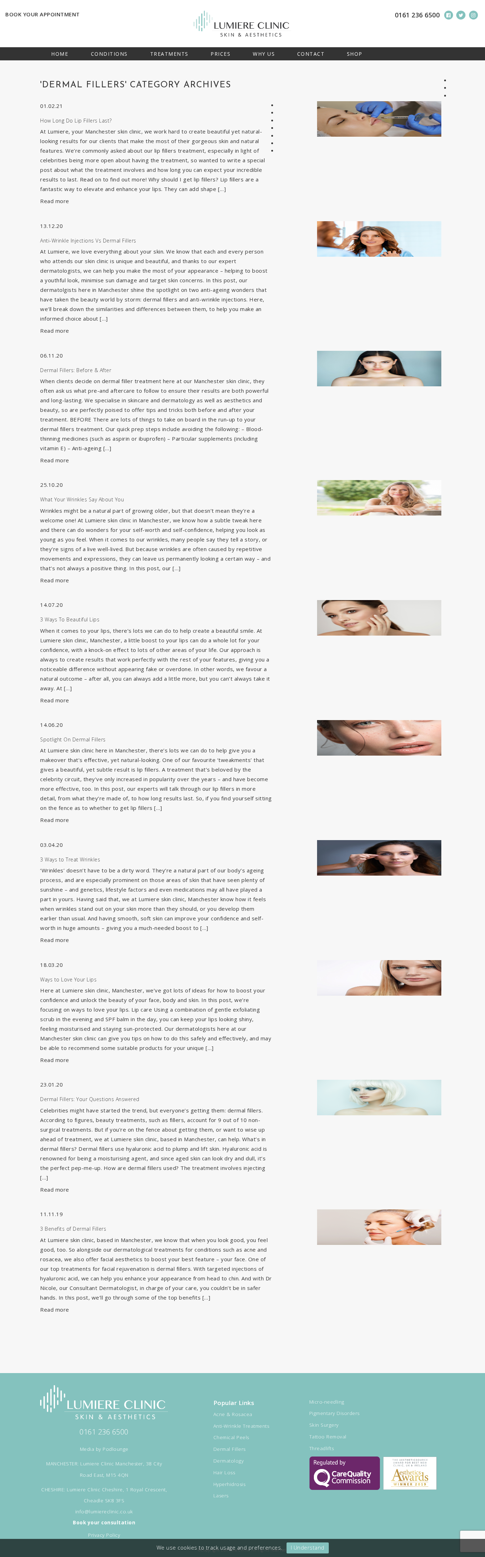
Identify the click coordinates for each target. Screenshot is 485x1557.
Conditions (109, 53)
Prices (220, 53)
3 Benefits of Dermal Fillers (73, 1228)
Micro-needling (326, 1402)
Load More (242, 1340)
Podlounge (116, 1449)
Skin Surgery (324, 1425)
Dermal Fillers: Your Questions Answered (90, 1099)
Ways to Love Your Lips (68, 979)
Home (59, 53)
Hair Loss (224, 1472)
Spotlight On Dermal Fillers (73, 739)
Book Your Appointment (42, 14)
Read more (54, 201)
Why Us (264, 53)
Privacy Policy (104, 1535)
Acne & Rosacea (232, 1414)
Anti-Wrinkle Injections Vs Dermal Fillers (88, 240)
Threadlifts (321, 1448)
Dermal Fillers (229, 1449)
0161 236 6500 (417, 15)
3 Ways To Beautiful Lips (69, 619)
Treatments (169, 53)
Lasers (221, 1495)
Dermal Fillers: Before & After (75, 370)
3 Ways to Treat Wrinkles (70, 859)
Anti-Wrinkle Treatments (241, 1426)
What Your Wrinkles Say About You (82, 499)
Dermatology (228, 1461)
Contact (311, 53)
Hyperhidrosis (229, 1484)
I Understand (308, 1547)
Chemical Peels (231, 1437)
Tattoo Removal (328, 1436)
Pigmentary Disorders (334, 1413)
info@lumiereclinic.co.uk (104, 1511)
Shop (355, 53)
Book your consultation (104, 1522)
